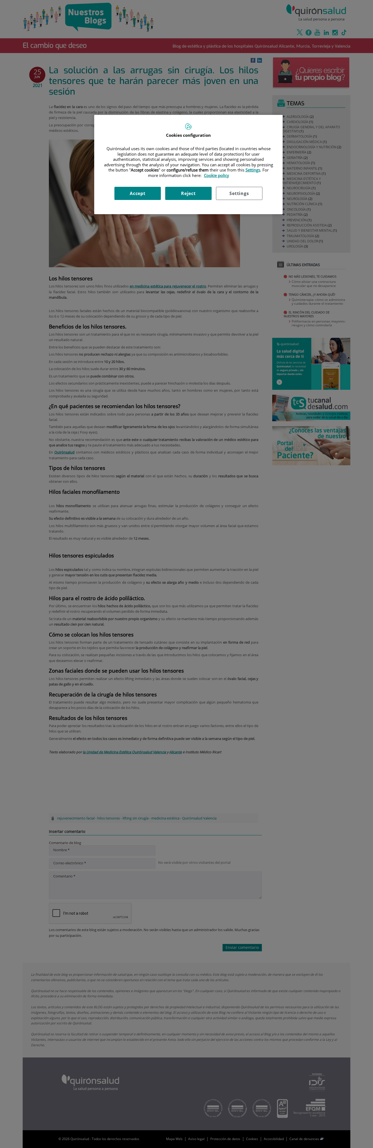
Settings (239, 193)
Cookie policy (216, 175)
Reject (188, 193)
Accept (138, 193)
